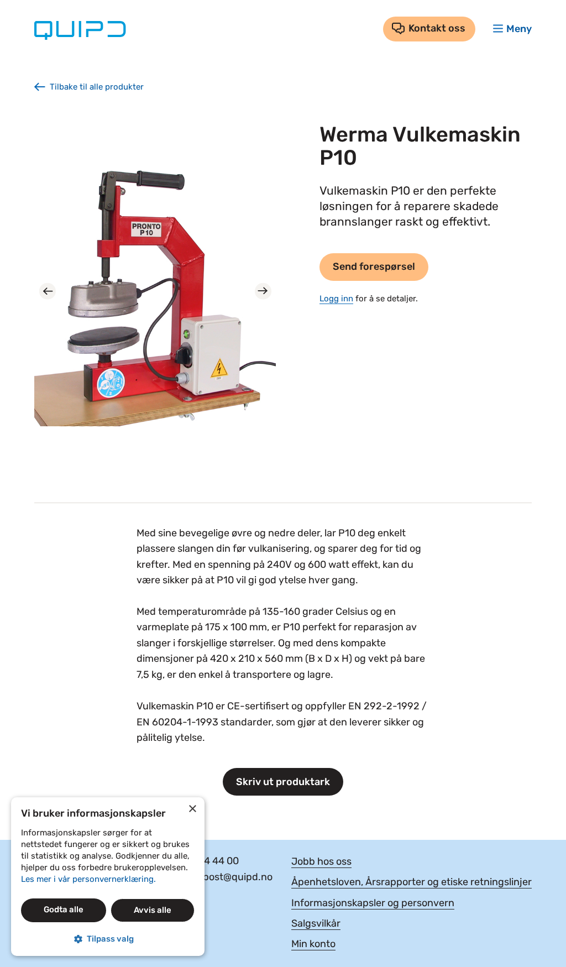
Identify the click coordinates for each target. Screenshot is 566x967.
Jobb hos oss (321, 861)
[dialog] (108, 876)
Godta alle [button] (63, 909)
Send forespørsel (374, 266)
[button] (108, 939)
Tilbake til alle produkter (97, 87)
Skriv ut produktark (283, 782)
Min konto (313, 944)
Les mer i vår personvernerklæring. (88, 879)
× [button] (192, 809)
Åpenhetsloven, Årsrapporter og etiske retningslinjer (411, 882)
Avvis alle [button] (152, 910)
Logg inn (336, 299)
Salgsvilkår (315, 923)
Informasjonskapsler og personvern (372, 903)
